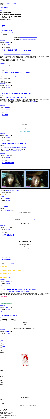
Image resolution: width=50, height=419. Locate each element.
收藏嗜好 (3, 346)
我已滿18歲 (2, 417)
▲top (1, 68)
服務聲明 (34, 405)
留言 (8, 42)
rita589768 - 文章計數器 (8, 210)
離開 (5, 417)
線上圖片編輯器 (33, 101)
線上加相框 (5, 115)
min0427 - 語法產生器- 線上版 (9, 32)
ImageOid (9, 102)
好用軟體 (8, 44)
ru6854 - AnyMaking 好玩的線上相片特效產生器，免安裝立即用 (15, 97)
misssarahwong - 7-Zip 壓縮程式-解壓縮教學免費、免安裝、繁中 (15, 147)
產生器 (12, 99)
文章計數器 (5, 206)
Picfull (1, 102)
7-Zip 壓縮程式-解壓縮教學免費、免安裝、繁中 (14, 143)
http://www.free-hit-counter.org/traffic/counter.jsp (27, 219)
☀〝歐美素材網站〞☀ (8, 235)
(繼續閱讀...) (2, 40)
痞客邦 (6, 42)
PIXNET (18, 405)
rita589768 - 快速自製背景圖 (9, 263)
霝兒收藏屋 (4, 7)
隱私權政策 (30, 405)
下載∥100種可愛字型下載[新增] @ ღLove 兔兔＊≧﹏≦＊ (17, 50)
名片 (3, 26)
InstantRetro (5, 102)
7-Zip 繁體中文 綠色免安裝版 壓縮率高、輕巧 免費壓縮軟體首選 (19, 289)
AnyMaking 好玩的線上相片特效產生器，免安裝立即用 (16, 93)
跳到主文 (2, 10)
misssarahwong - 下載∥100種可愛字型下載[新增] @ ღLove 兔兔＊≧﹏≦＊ (17, 54)
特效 (10, 99)
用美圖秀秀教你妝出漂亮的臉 (10, 315)
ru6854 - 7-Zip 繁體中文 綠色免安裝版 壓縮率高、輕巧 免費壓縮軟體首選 (16, 291)
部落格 (3, 25)
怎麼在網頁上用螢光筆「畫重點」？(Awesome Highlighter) (17, 73)
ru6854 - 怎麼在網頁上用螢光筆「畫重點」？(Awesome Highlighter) (15, 76)
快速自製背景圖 (6, 259)
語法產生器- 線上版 (7, 30)
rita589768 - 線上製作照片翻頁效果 (12, 190)
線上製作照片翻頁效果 (8, 163)
